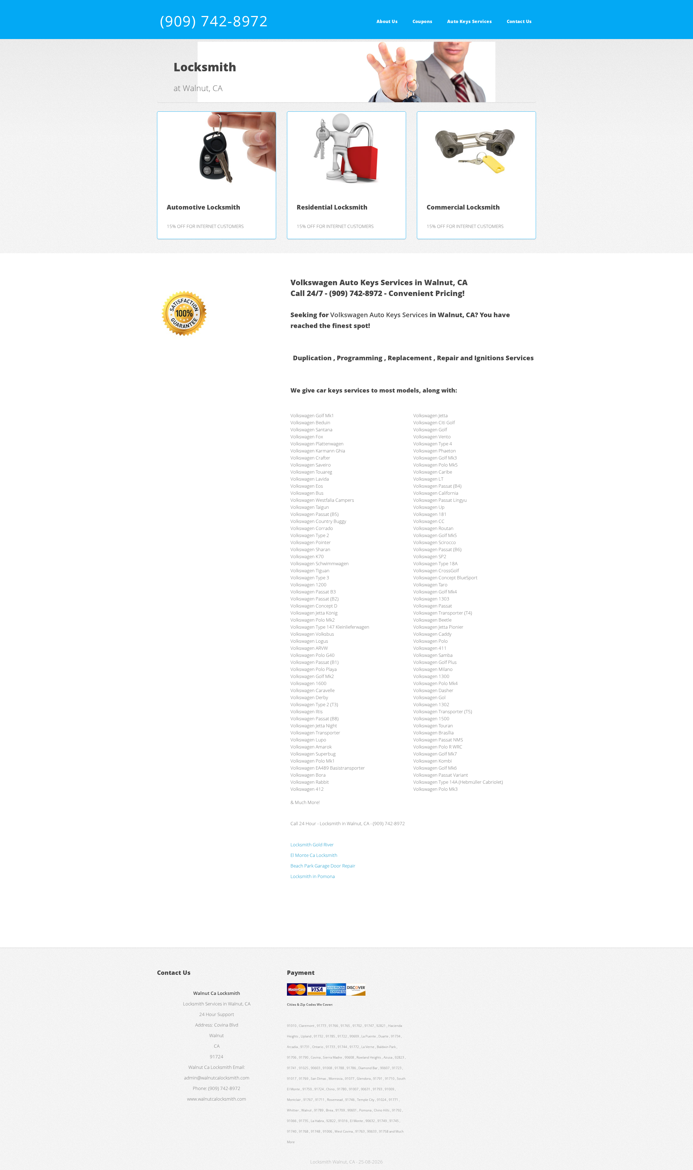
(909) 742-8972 (214, 20)
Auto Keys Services (469, 21)
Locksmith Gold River (312, 844)
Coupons (423, 21)
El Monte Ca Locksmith (313, 855)
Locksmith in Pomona (312, 876)
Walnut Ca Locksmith (210, 1067)
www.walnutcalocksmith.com (216, 1098)
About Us (387, 21)
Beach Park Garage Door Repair (322, 865)
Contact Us (519, 21)
